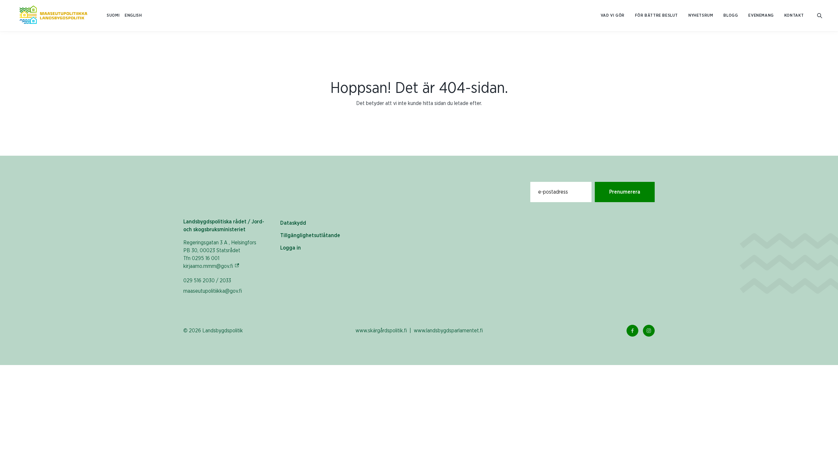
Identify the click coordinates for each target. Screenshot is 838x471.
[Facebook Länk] (632, 331)
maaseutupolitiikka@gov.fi (212, 291)
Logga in (290, 248)
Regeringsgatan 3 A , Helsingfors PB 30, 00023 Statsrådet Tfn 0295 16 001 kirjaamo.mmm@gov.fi (219, 254)
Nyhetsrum (700, 15)
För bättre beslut (656, 15)
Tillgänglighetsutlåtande (310, 235)
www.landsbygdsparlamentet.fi (448, 330)
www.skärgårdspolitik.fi (381, 330)
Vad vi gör (613, 15)
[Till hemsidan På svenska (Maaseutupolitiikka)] (53, 15)
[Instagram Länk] (649, 331)
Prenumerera (624, 192)
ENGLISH (133, 15)
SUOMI (113, 15)
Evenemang (761, 15)
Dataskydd (293, 223)
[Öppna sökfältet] (819, 15)
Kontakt (794, 15)
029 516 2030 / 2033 (207, 280)
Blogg (730, 15)
